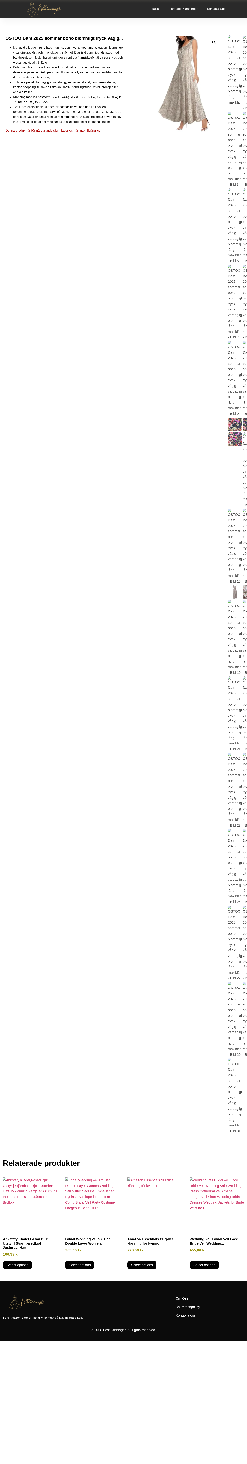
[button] (214, 42)
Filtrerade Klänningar (182, 8)
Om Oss (182, 1298)
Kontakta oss (216, 8)
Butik (155, 8)
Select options (17, 1265)
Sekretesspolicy (188, 1307)
